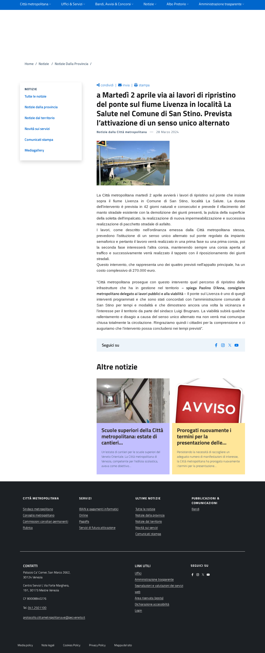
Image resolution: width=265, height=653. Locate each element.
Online (83, 515)
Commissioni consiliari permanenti (45, 521)
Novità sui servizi (146, 527)
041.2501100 (37, 607)
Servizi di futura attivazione (97, 527)
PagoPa (84, 521)
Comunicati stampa (148, 533)
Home (29, 63)
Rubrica (28, 527)
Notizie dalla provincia (150, 515)
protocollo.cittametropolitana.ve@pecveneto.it (54, 617)
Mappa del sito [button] (123, 645)
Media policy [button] (25, 645)
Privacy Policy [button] (97, 645)
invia (126, 85)
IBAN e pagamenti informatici (99, 509)
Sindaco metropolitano (38, 509)
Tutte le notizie (145, 509)
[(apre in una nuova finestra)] (216, 345)
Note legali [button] (48, 645)
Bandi (195, 509)
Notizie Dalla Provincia (71, 63)
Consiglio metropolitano (39, 515)
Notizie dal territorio (148, 521)
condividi (107, 85)
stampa (144, 85)
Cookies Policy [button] (71, 645)
